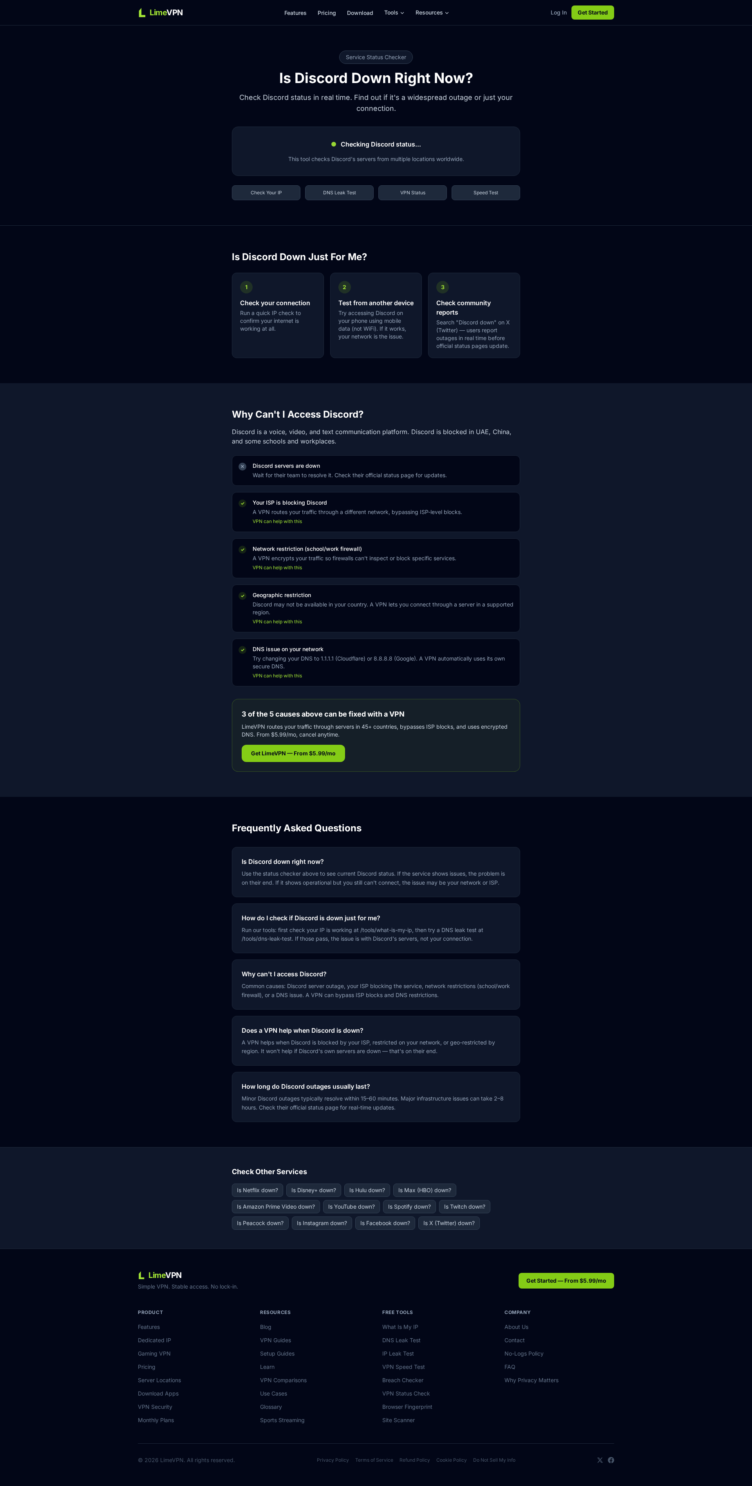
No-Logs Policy (524, 1353)
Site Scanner (398, 1420)
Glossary (271, 1406)
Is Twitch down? (464, 1206)
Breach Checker (402, 1380)
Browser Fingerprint (407, 1406)
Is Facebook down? (385, 1223)
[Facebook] (611, 1460)
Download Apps (158, 1393)
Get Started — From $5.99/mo (566, 1280)
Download (360, 12)
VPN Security (155, 1406)
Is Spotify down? (409, 1206)
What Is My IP (400, 1326)
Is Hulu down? (367, 1190)
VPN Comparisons (283, 1380)
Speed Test (486, 192)
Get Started (593, 12)
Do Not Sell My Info (494, 1460)
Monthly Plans (156, 1420)
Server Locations (159, 1380)
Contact (514, 1340)
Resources (429, 12)
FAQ (509, 1366)
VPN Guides (275, 1340)
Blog (265, 1326)
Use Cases (273, 1393)
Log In (559, 12)
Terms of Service (374, 1460)
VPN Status (412, 192)
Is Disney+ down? (313, 1190)
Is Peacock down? (260, 1223)
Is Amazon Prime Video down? (276, 1206)
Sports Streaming (282, 1420)
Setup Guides (277, 1353)
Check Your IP (266, 192)
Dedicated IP (154, 1340)
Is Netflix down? (257, 1190)
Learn (267, 1366)
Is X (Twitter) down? (449, 1223)
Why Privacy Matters (531, 1380)
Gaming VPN (154, 1353)
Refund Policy (415, 1460)
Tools (391, 12)
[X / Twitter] (600, 1460)
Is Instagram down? (322, 1223)
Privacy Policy (333, 1460)
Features (295, 12)
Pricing (327, 12)
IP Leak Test (398, 1353)
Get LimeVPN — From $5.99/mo (293, 753)
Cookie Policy (451, 1460)
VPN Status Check (406, 1393)
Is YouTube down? (351, 1206)
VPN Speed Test (403, 1366)
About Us (516, 1326)
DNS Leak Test (339, 192)
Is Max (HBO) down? (424, 1190)
